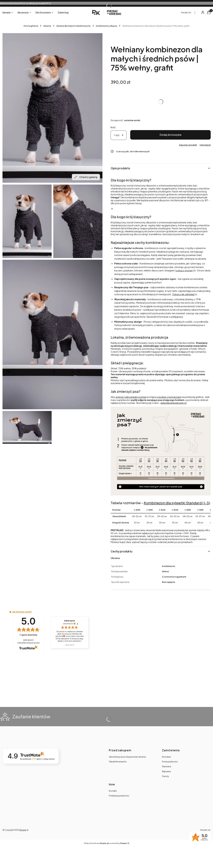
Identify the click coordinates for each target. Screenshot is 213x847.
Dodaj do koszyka (170, 134)
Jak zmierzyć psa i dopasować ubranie (127, 756)
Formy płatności (170, 761)
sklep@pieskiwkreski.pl (173, 402)
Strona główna (31, 26)
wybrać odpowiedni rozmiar (131, 396)
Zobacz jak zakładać (183, 294)
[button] (10, 612)
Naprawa (166, 771)
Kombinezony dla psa (106, 26)
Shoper (22, 830)
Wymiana (166, 766)
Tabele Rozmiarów (117, 761)
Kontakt (113, 791)
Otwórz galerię (88, 177)
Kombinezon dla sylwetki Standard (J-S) (177, 503)
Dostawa (166, 756)
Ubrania (47, 26)
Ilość (113, 127)
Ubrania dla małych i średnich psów (73, 26)
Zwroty (165, 776)
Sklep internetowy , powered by (105, 843)
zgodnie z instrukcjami (169, 396)
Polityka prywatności (119, 795)
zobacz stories (184, 270)
